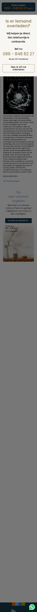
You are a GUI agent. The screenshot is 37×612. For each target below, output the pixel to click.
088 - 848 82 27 (18, 54)
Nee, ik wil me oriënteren (18, 68)
